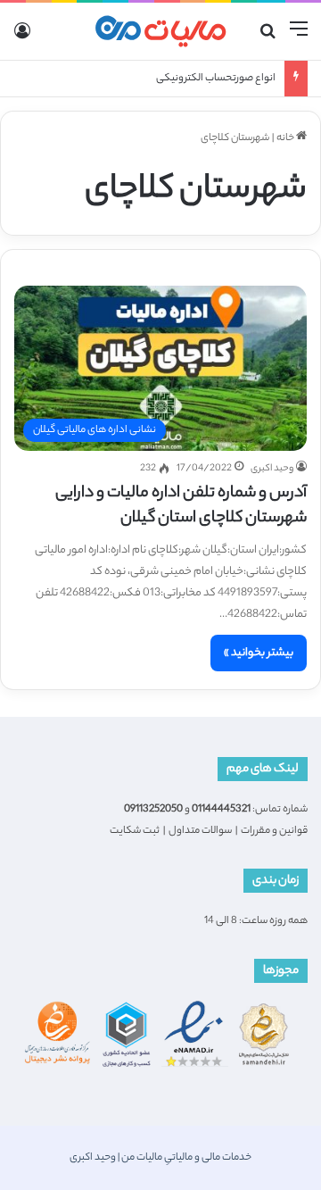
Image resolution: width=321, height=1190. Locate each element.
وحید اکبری (272, 469)
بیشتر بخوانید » (258, 653)
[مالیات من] (160, 31)
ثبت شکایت (135, 831)
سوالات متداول (200, 831)
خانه (286, 138)
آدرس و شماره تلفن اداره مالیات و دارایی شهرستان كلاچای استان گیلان (181, 506)
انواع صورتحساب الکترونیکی (216, 78)
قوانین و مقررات (274, 831)
